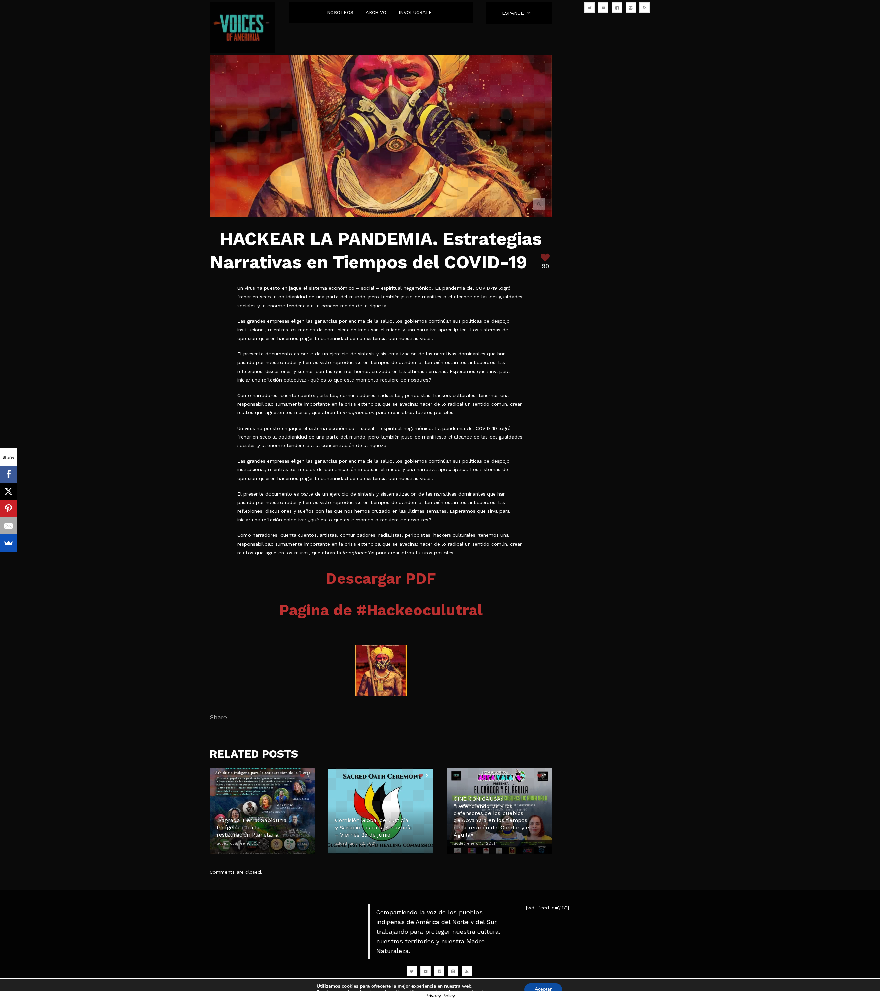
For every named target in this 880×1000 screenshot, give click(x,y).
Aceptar (543, 989)
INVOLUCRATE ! (417, 12)
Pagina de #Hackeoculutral (381, 610)
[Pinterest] (8, 508)
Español (513, 13)
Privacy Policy (440, 995)
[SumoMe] (8, 543)
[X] (8, 491)
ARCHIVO (376, 12)
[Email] (8, 525)
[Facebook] (8, 474)
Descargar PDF (381, 579)
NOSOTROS (340, 12)
